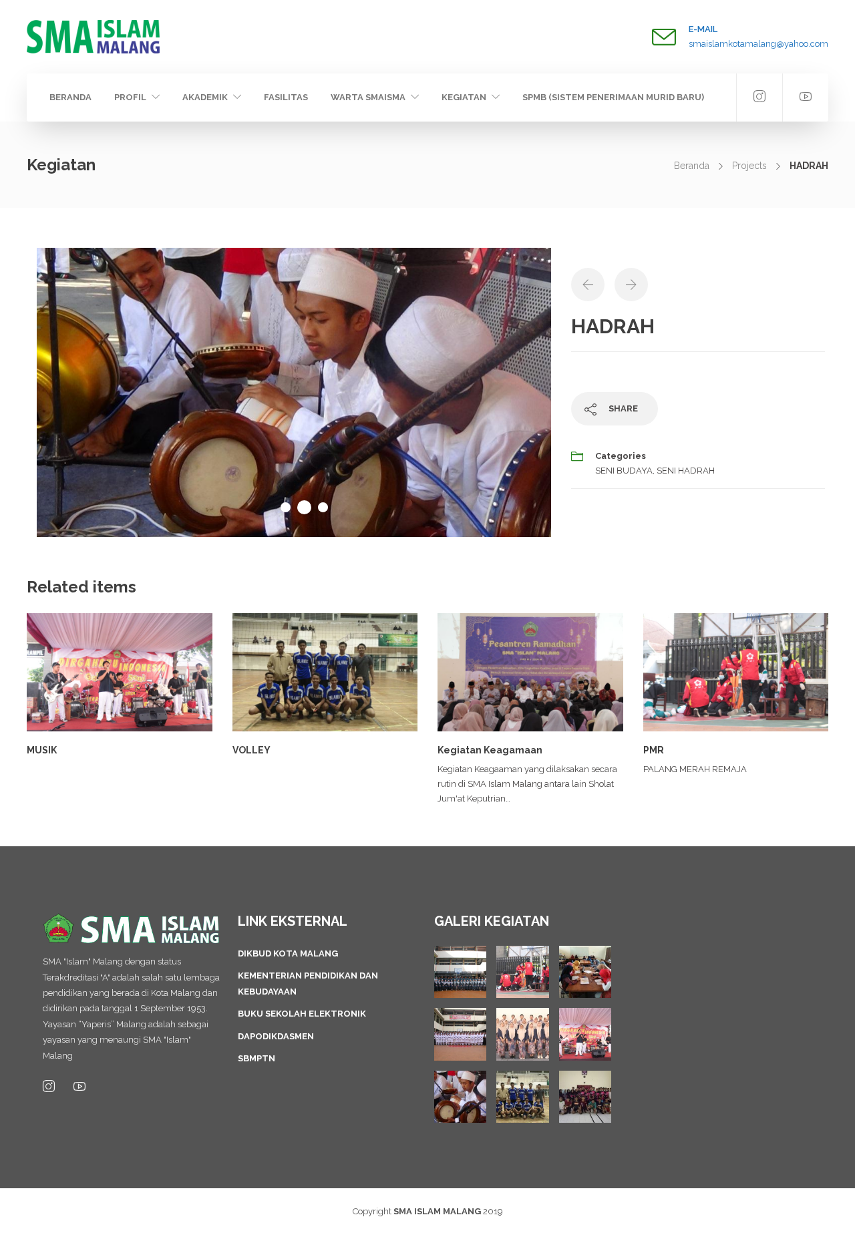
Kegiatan (464, 97)
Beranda (70, 97)
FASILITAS (286, 97)
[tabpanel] (294, 392)
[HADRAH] (460, 1097)
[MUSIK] (585, 1034)
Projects (749, 165)
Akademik (205, 97)
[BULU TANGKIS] (585, 1097)
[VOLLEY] (522, 1097)
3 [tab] (323, 507)
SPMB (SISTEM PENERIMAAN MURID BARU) (613, 97)
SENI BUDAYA (624, 471)
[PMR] (522, 972)
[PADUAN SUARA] (522, 1034)
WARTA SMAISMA (368, 97)
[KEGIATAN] (460, 972)
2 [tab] (304, 507)
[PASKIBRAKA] (460, 1034)
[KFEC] (585, 972)
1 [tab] (286, 507)
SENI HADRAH (686, 471)
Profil (130, 97)
